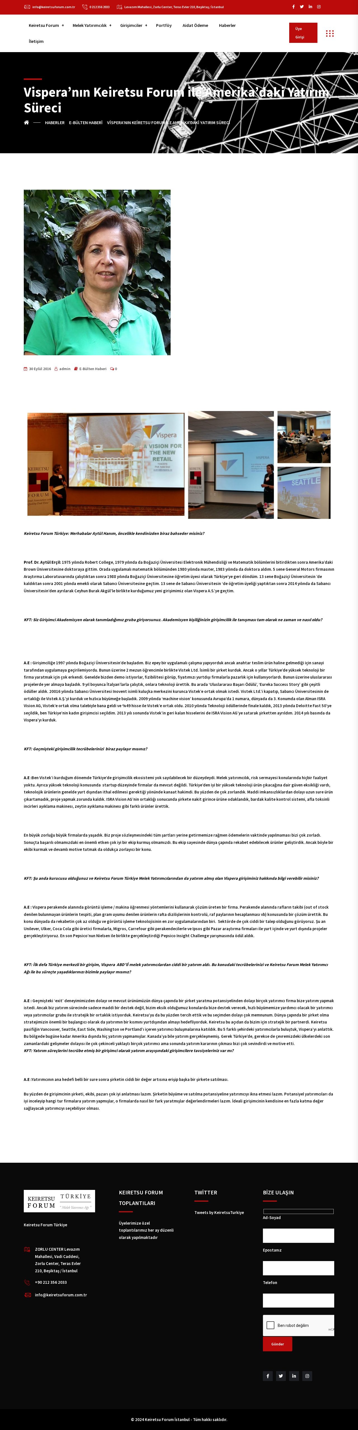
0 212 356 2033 (100, 7)
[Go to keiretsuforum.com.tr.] (32, 122)
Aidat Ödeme (195, 25)
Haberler (227, 25)
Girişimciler (131, 25)
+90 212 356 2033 (51, 1282)
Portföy (164, 25)
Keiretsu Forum (44, 25)
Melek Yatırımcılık (90, 25)
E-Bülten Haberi (93, 368)
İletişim (36, 41)
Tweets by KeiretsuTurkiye (219, 1212)
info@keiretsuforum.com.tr (53, 7)
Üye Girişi (299, 33)
